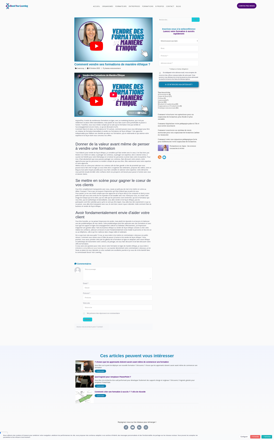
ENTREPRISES (134, 6)
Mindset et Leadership (166, 104)
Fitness (161, 98)
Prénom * (86, 293)
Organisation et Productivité (169, 106)
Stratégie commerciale (167, 108)
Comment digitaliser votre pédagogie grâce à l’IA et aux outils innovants (178, 124)
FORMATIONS (147, 6)
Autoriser (267, 437)
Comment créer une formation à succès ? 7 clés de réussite (120, 392)
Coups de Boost (163, 96)
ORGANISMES (107, 6)
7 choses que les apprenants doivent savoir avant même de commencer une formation (132, 362)
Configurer (244, 437)
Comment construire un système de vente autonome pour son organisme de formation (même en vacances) (178, 132)
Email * (85, 283)
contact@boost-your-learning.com (94, 248)
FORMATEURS (121, 6)
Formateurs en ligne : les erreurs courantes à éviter (183, 147)
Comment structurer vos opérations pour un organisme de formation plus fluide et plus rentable (176, 116)
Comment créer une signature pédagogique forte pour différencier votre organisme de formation (177, 140)
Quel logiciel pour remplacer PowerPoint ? (113, 377)
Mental (160, 102)
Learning (161, 100)
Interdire (256, 437)
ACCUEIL (96, 6)
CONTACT (170, 6)
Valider (87, 319)
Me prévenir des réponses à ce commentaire (103, 313)
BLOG (178, 6)
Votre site (86, 303)
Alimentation (163, 94)
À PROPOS (159, 6)
